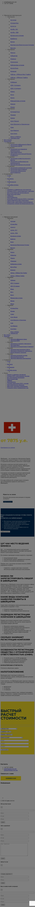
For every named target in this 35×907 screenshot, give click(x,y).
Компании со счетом (8, 447)
